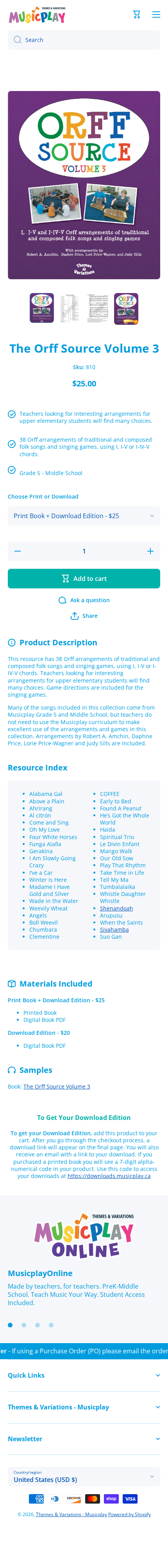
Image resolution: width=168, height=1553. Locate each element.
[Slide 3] (37, 1325)
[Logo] (37, 14)
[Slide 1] (10, 1325)
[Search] (14, 40)
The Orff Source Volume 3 (56, 1086)
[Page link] (84, 1235)
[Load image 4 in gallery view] (126, 309)
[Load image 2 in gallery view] (70, 308)
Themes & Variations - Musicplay (71, 1514)
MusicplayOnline (40, 1273)
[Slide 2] (23, 1325)
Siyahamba (114, 929)
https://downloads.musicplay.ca (109, 1176)
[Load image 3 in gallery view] (98, 308)
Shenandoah (116, 908)
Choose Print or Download (43, 496)
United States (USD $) (45, 1479)
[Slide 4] (51, 1325)
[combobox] (84, 40)
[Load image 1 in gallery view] (42, 308)
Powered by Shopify (129, 1514)
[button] (137, 14)
